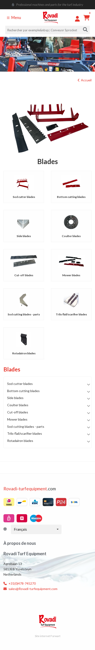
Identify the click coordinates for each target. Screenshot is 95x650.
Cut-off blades (23, 275)
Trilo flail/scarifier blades (71, 314)
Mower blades (71, 275)
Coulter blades (71, 236)
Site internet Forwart (47, 636)
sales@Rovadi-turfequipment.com (32, 589)
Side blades (24, 236)
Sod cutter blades (24, 197)
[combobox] (36, 529)
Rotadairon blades (24, 353)
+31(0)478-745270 (22, 583)
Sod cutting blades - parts (24, 314)
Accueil (86, 80)
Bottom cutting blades (71, 197)
